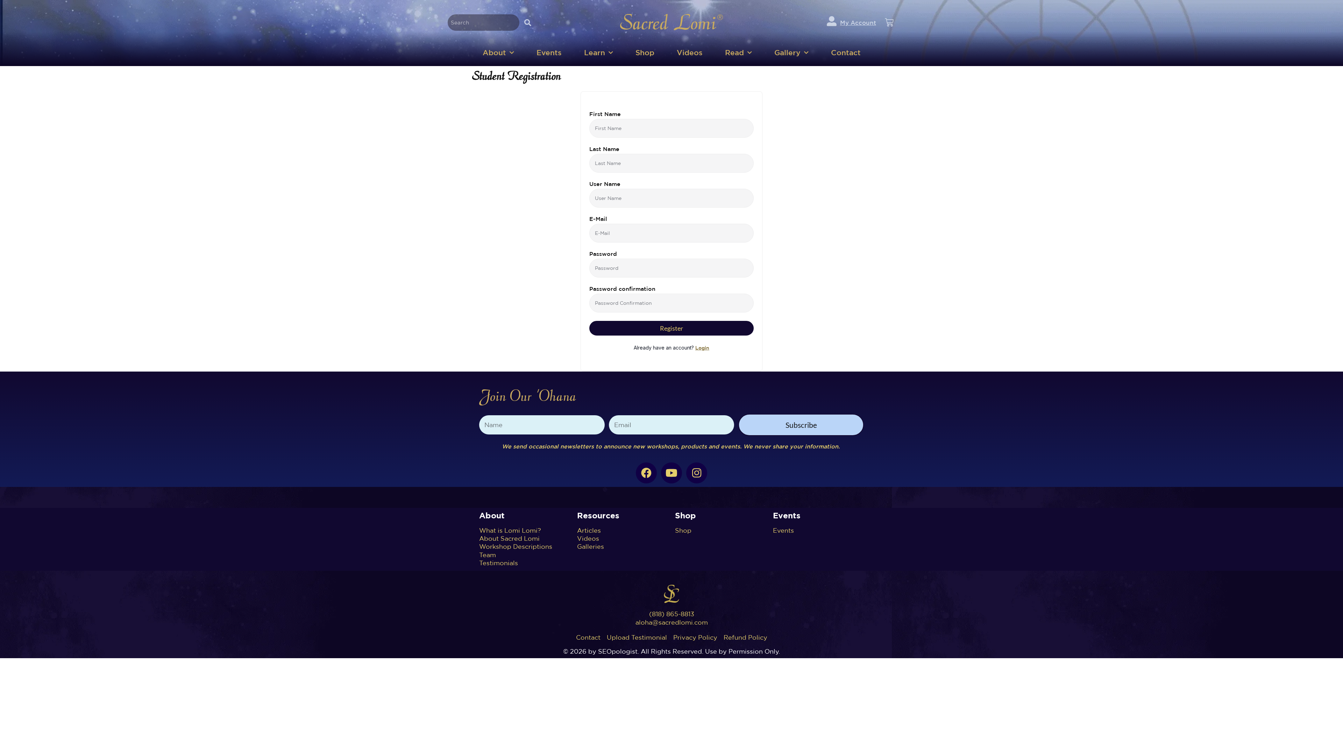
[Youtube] (671, 472)
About (494, 53)
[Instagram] (696, 472)
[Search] (527, 22)
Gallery (787, 53)
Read (734, 53)
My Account (858, 22)
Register (671, 328)
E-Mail (598, 219)
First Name (605, 114)
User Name (604, 184)
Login (702, 347)
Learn (594, 53)
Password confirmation (622, 289)
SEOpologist (618, 651)
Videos (690, 53)
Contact (846, 53)
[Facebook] (646, 472)
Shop (644, 53)
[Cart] (889, 22)
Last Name (604, 149)
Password (603, 254)
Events (549, 53)
